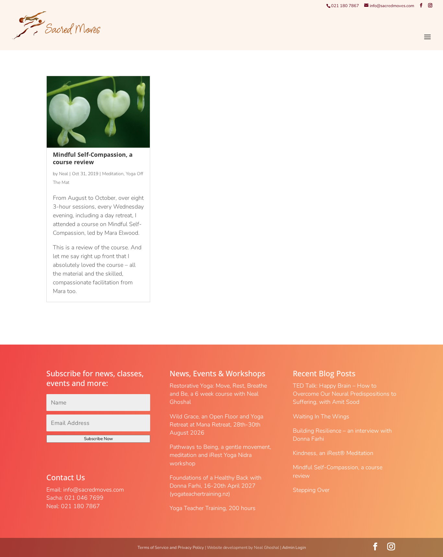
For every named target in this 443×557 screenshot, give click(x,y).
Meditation (113, 174)
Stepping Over (311, 490)
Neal (63, 174)
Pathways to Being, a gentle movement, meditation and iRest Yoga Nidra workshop (220, 455)
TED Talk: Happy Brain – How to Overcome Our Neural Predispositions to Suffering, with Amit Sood (344, 394)
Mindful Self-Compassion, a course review (93, 158)
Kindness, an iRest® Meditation (333, 453)
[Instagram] (430, 5)
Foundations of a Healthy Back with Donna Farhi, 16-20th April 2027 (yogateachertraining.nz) (215, 486)
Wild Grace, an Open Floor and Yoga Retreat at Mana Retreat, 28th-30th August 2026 (216, 425)
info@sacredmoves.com (93, 490)
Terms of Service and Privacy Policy (171, 548)
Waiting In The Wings (321, 416)
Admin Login (294, 548)
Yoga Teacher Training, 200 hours (213, 508)
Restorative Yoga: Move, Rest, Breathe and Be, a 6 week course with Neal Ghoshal (218, 394)
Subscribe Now (98, 439)
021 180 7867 (345, 6)
